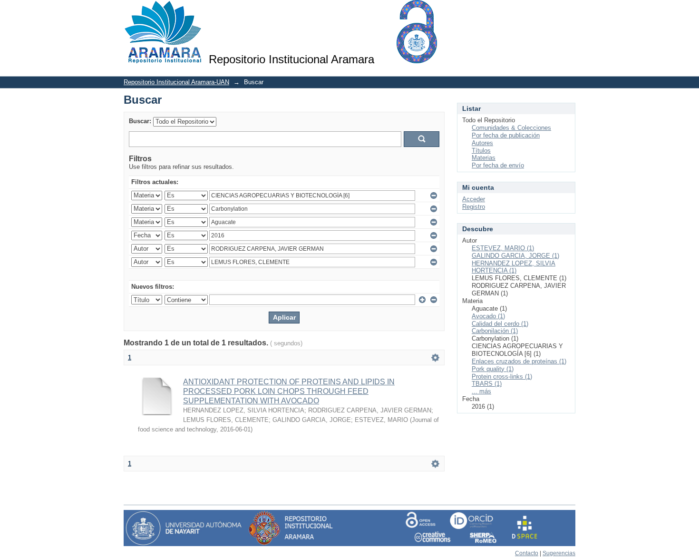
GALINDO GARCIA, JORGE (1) (515, 255)
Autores (482, 143)
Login (568, 11)
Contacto (526, 553)
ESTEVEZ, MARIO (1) (503, 248)
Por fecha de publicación (506, 135)
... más (481, 391)
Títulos (481, 150)
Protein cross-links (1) (502, 376)
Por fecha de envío (498, 165)
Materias (483, 157)
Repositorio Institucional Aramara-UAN (176, 82)
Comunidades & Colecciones (511, 127)
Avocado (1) (488, 316)
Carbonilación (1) (495, 330)
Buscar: (140, 121)
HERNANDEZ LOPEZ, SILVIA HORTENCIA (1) (513, 267)
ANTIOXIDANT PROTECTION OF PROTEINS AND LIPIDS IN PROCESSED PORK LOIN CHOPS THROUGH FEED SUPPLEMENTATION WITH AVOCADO (289, 391)
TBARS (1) (487, 383)
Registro (473, 206)
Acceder (473, 199)
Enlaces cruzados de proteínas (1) (519, 361)
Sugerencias (559, 553)
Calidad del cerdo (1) (500, 323)
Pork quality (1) (493, 368)
